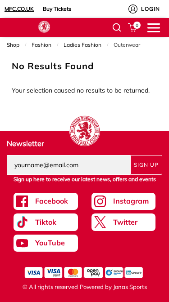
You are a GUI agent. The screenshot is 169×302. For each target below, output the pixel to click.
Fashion (41, 44)
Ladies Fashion (82, 44)
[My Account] (132, 9)
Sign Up (146, 164)
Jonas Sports (130, 286)
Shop (13, 44)
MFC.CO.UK (19, 8)
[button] (117, 27)
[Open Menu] (153, 27)
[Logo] (44, 26)
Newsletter (25, 143)
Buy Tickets (57, 8)
